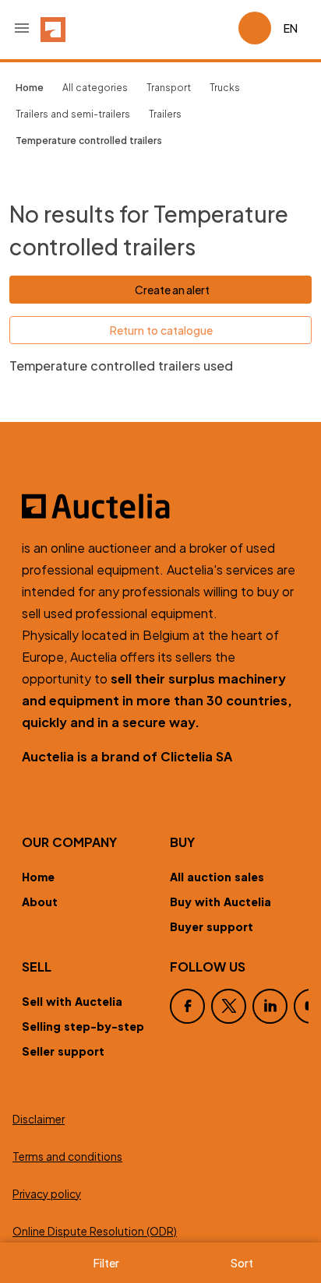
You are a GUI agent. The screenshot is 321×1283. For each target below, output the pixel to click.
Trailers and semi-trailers (73, 114)
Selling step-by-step (83, 1026)
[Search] (182, 28)
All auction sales (217, 877)
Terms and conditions (67, 1156)
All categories (95, 87)
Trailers (165, 114)
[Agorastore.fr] (160, 506)
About (40, 902)
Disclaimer (38, 1119)
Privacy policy (46, 1193)
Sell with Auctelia (72, 1001)
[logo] (53, 28)
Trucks (225, 87)
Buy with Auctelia (220, 902)
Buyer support (211, 926)
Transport (168, 87)
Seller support (63, 1051)
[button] (22, 28)
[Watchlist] (219, 28)
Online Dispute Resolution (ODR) (94, 1231)
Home (38, 877)
